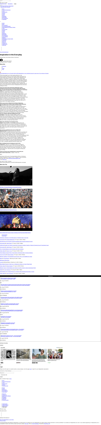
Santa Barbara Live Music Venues (8, 27)
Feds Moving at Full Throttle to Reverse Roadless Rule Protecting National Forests (16, 241)
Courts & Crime (3, 254)
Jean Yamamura (7, 269)
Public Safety (3, 250)
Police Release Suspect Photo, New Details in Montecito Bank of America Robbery (16, 252)
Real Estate (4, 17)
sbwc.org (4, 159)
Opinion (3, 13)
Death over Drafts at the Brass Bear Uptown (9, 304)
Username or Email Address (5, 370)
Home (3, 23)
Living (3, 11)
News (3, 8)
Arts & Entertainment (6, 9)
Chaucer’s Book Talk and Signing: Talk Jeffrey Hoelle (11, 298)
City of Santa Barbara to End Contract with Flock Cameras (11, 249)
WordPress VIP (47, 423)
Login (15, 3)
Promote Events (5, 400)
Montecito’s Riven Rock (4, 260)
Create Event (4, 44)
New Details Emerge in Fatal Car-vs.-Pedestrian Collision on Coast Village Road (16, 264)
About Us (4, 41)
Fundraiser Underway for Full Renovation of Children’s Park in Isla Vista (14, 237)
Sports (3, 15)
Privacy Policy (3, 420)
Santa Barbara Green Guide (7, 38)
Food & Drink (4, 12)
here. (11, 378)
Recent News (4, 234)
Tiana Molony (6, 258)
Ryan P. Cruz (9, 250)
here (30, 369)
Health (1, 269)
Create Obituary (5, 404)
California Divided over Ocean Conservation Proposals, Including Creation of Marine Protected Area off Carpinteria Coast (24, 245)
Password (2, 372)
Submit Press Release (6, 395)
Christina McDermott (10, 239)
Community (2, 239)
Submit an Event (3, 3)
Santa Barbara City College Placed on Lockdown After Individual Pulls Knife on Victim (17, 271)
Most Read (4, 235)
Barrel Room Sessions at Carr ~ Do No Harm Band (11, 336)
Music (1, 258)
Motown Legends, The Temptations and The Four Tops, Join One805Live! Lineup (16, 256)
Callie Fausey (9, 243)
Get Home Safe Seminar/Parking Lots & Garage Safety (11, 310)
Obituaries (4, 16)
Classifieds (4, 19)
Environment (2, 243)
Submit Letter (5, 405)
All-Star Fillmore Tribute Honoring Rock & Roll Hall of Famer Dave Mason (15, 285)
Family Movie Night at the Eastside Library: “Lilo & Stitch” (12, 329)
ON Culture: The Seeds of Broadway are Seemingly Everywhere (10, 187)
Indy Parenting (5, 18)
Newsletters (10, 3)
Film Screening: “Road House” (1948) (8, 278)
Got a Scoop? (7, 7)
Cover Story (4, 391)
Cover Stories (5, 36)
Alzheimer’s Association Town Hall (7, 323)
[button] (8, 356)
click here (26, 423)
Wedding (4, 37)
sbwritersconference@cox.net (14, 158)
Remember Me (4, 374)
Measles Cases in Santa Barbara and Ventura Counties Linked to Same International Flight (18, 267)
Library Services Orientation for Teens (8, 291)
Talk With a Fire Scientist (5, 317)
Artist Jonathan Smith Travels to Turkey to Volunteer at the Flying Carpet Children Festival (15, 232)
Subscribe (3, 7)
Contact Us (4, 43)
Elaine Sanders (11, 254)
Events (3, 14)
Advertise (4, 40)
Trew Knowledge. (35, 423)
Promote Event (5, 385)
